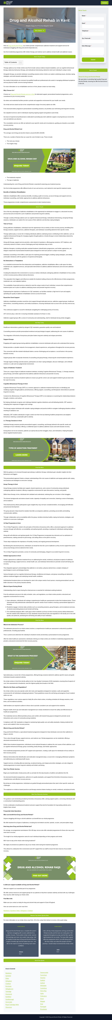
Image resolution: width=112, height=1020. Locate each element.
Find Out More (40, 467)
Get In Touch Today (39, 56)
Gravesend (8, 994)
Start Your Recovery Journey (40, 794)
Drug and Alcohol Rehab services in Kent (23, 94)
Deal (41, 1004)
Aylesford (13, 910)
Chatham (30, 910)
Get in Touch (39, 207)
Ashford (42, 983)
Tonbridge (8, 991)
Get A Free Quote (39, 960)
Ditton (18, 910)
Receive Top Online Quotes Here (40, 915)
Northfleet (8, 996)
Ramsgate (43, 1006)
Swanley (42, 977)
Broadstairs (43, 1009)
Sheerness (8, 1007)
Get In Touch (93, 70)
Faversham (43, 975)
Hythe (42, 993)
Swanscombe (44, 972)
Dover (42, 998)
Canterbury (43, 988)
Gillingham (23, 910)
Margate (42, 1001)
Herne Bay (43, 991)
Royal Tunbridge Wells (12, 1004)
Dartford (42, 980)
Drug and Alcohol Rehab (15, 45)
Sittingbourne (9, 989)
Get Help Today (39, 322)
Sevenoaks (8, 1002)
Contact (104, 2)
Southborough (9, 999)
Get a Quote (38, 30)
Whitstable (43, 985)
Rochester (8, 986)
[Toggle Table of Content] (19, 62)
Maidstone (7, 910)
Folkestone (43, 996)
